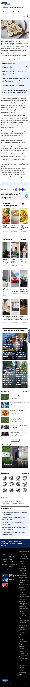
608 (20, 435)
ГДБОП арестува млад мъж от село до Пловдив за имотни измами (23, 261)
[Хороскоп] (15, 493)
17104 (11, 466)
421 (13, 233)
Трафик (12, 543)
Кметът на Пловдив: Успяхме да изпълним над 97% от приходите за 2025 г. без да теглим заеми (6, 261)
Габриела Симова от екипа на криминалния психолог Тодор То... (14, 523)
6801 (13, 267)
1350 (4, 267)
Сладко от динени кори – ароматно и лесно (14, 227)
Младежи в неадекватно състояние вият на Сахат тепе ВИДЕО (14, 513)
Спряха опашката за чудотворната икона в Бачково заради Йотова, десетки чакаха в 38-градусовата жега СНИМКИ (21, 346)
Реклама (4, 555)
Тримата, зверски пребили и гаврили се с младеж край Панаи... (13, 528)
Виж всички (23, 204)
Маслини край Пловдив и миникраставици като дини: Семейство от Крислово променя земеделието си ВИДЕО (22, 376)
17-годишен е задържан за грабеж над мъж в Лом (19, 426)
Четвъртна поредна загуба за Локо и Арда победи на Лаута (19, 419)
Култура (21, 12)
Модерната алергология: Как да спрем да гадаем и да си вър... (14, 463)
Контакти (4, 564)
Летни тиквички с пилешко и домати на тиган (5, 227)
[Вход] (20, 17)
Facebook (16, 189)
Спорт (15, 12)
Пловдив (6, 7)
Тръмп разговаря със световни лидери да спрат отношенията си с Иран (19, 434)
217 (4, 233)
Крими (10, 12)
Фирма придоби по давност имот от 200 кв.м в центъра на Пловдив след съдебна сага (5, 289)
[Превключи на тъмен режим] (27, 16)
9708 (12, 386)
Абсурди (3, 545)
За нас (3, 552)
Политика (19, 7)
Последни (5, 391)
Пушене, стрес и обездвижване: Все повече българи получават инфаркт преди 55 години (16, 289)
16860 (5, 295)
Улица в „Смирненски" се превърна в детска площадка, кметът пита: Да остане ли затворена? (8, 377)
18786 (22, 267)
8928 (25, 358)
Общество (17, 541)
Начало (3, 541)
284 (20, 429)
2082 (13, 324)
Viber (19, 189)
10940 (12, 358)
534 (20, 406)
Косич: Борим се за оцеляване (17, 395)
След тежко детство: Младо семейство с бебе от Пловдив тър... (14, 533)
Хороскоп (5, 473)
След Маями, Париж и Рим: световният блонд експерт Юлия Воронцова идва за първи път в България (6, 318)
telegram (22, 189)
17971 (5, 324)
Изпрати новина (29, 336)
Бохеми (19, 543)
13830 (25, 386)
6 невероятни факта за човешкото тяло (19, 403)
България (13, 7)
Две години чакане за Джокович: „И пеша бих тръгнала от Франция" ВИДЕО (8, 350)
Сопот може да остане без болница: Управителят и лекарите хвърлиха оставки (15, 318)
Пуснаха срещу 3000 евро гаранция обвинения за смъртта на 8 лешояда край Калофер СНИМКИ (14, 261)
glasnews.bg (5, 53)
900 (20, 421)
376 (20, 398)
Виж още (14, 440)
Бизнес (5, 12)
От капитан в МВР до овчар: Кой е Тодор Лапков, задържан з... (13, 518)
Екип (9, 552)
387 (28, 231)
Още (26, 12)
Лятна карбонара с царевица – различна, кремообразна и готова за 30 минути (24, 227)
